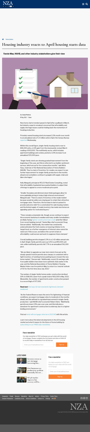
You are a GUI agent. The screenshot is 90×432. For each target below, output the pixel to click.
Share (29, 117)
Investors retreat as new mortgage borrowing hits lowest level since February (34, 361)
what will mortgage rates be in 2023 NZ (41, 314)
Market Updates (9, 39)
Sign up (61, 344)
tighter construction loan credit (44, 220)
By (25, 115)
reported (23, 140)
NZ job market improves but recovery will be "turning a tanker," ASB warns (34, 380)
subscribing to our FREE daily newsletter (35, 325)
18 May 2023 (23, 117)
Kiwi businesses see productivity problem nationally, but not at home (35, 370)
